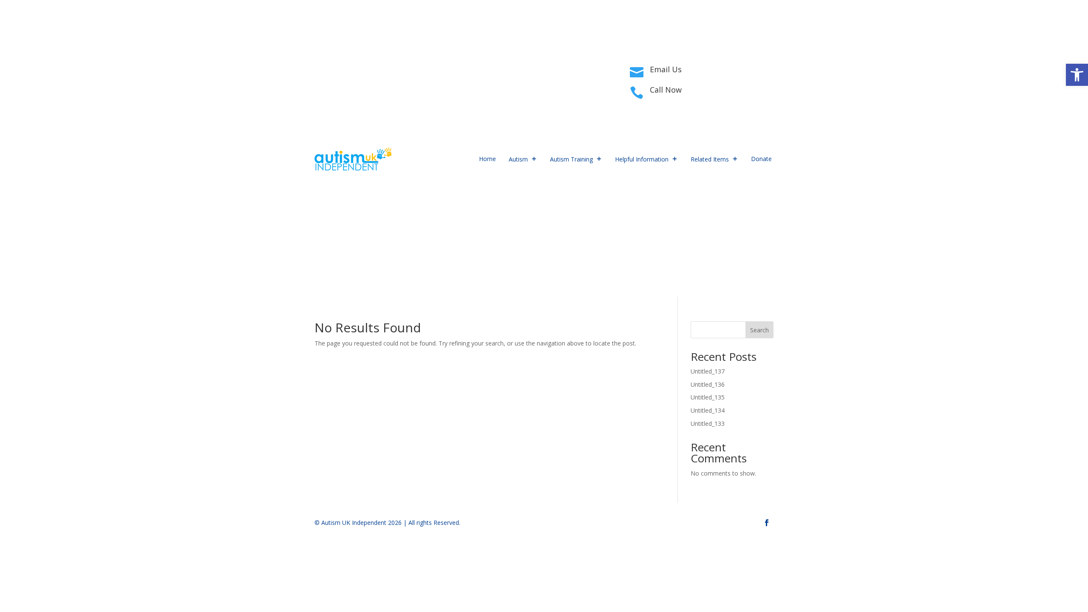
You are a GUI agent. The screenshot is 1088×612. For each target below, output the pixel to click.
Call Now (666, 90)
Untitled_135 (708, 397)
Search (759, 330)
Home (487, 159)
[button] (1077, 75)
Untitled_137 (708, 371)
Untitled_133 (708, 423)
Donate (761, 159)
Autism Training (571, 159)
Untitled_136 (708, 384)
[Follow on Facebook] (321, 79)
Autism (518, 159)
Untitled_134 (708, 410)
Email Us (666, 69)
